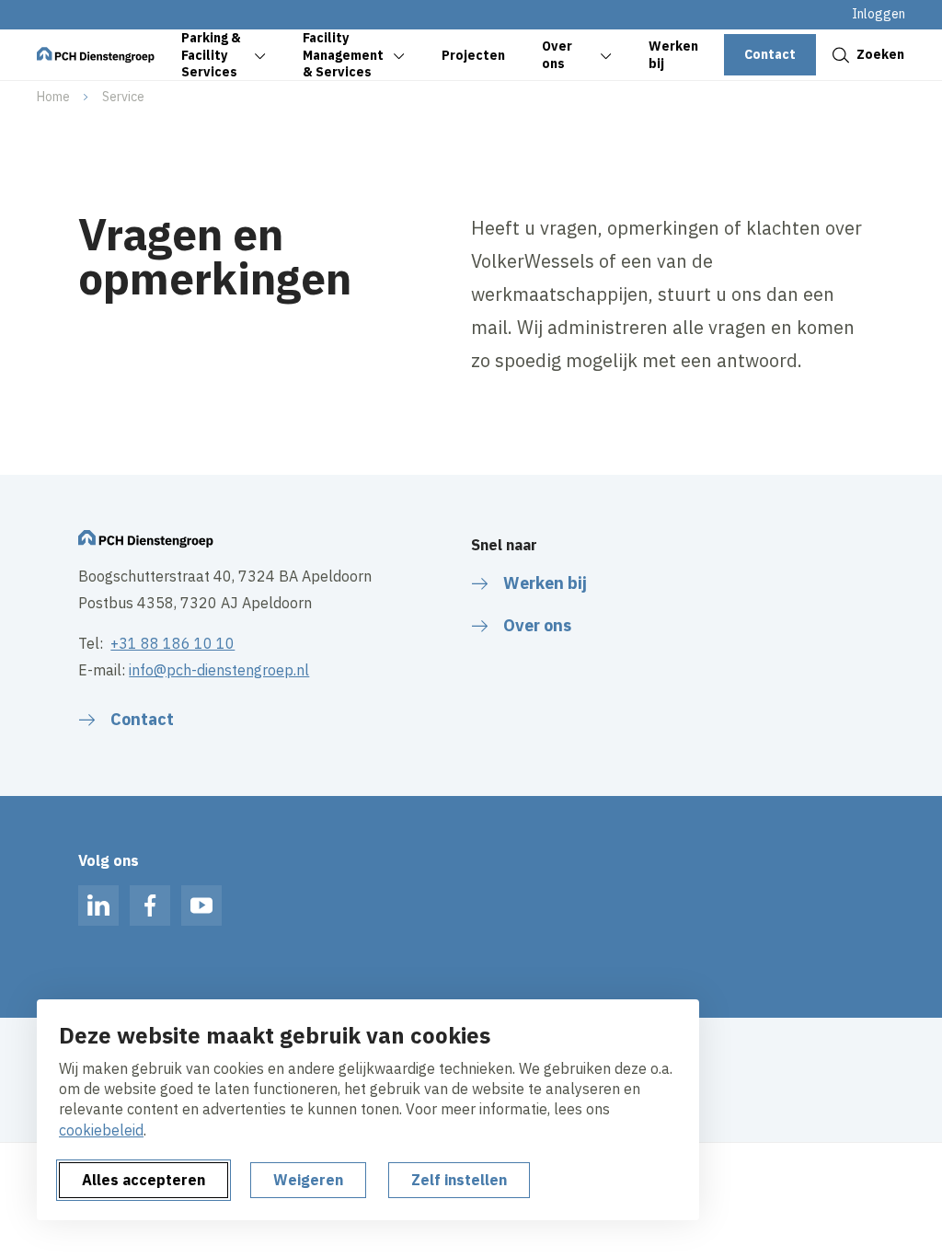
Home (53, 96)
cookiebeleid (101, 1130)
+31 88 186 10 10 (172, 643)
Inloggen (878, 14)
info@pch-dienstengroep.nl (219, 670)
